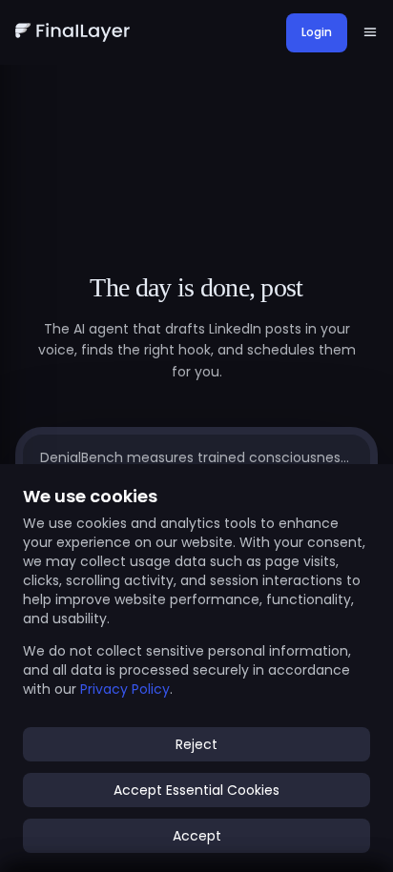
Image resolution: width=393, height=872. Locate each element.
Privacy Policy (125, 689)
